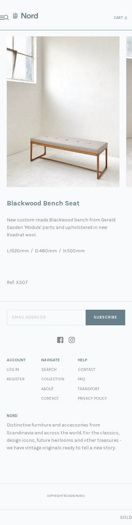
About (47, 388)
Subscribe (105, 317)
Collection (52, 379)
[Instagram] (72, 340)
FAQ (81, 379)
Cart (121, 18)
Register (16, 379)
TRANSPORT (89, 388)
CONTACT (86, 369)
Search (49, 369)
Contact (50, 398)
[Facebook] (60, 340)
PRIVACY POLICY (92, 398)
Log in (13, 369)
